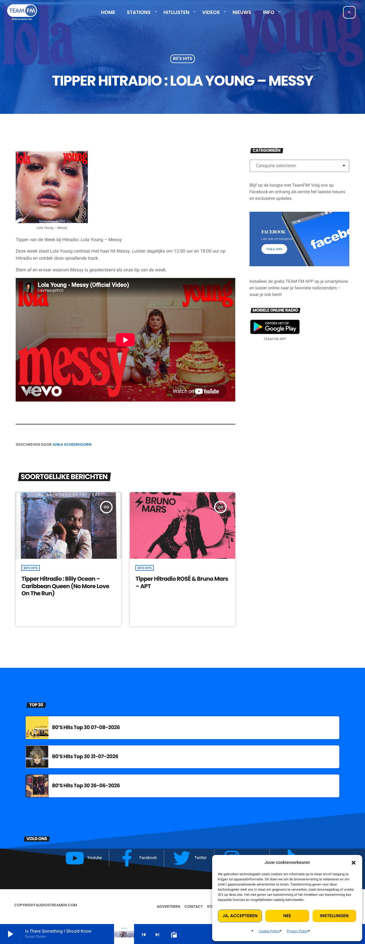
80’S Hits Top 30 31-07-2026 (85, 756)
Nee (287, 916)
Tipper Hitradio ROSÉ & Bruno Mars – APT (181, 582)
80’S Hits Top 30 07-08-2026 (86, 727)
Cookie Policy (269, 931)
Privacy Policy (297, 931)
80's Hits (182, 59)
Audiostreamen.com (56, 905)
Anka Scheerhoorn (72, 444)
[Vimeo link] (22, 12)
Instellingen (334, 916)
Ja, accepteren (239, 916)
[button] (353, 863)
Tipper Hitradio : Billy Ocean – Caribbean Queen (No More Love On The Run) (65, 586)
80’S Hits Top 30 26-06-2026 (86, 785)
